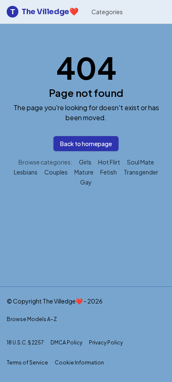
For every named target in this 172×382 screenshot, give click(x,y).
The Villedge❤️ (44, 11)
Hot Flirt (109, 162)
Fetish (108, 172)
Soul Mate (140, 162)
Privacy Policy (106, 342)
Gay (86, 182)
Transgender (141, 172)
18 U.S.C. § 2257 (25, 342)
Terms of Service (27, 362)
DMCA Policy (66, 342)
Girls (85, 162)
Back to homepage (86, 143)
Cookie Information (79, 362)
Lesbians (26, 172)
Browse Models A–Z (32, 319)
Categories (107, 11)
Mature (84, 172)
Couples (56, 172)
